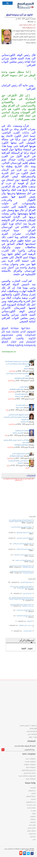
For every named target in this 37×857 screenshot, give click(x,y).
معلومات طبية (31, 779)
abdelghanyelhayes (21, 378)
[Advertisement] (21, 503)
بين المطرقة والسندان (22, 394)
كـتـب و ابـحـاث (31, 805)
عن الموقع (32, 790)
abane (26, 368)
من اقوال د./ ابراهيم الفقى (28, 725)
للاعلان (33, 793)
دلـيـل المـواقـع (31, 802)
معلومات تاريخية (30, 761)
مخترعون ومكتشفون (29, 770)
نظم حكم (32, 825)
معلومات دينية (31, 758)
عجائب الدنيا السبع (30, 773)
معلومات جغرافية (30, 764)
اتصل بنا (33, 810)
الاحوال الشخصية (32, 731)
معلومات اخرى (32, 734)
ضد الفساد (32, 833)
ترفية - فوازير (33, 737)
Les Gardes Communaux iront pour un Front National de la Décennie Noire (17, 364)
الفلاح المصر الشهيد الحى (20, 453)
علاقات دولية (31, 831)
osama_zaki (19, 396)
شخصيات (33, 822)
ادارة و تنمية (32, 828)
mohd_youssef (18, 433)
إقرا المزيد (12, 371)
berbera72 (24, 422)
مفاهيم (33, 816)
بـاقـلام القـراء (31, 808)
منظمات (33, 819)
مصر (34, 839)
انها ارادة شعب (24, 387)
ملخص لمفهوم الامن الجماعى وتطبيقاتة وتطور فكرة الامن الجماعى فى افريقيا (16, 417)
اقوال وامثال (33, 728)
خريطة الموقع (31, 796)
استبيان (33, 799)
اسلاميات (33, 836)
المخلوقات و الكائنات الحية (27, 776)
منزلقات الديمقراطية (22, 430)
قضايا (34, 813)
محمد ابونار (19, 407)
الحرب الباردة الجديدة (22, 405)
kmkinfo (20, 463)
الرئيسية (33, 787)
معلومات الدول (31, 767)
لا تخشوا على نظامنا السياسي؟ (18, 461)
